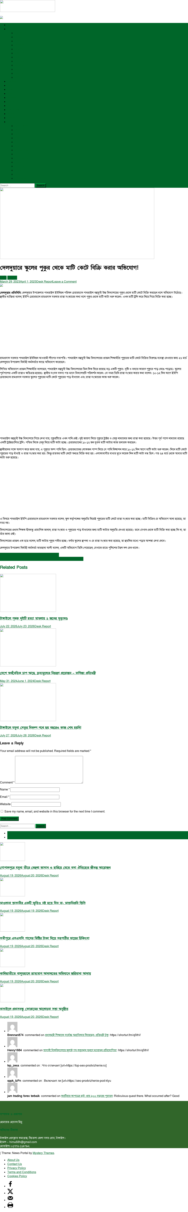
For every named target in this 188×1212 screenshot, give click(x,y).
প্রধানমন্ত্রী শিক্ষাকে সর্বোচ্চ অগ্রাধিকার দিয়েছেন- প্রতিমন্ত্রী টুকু (77, 1035)
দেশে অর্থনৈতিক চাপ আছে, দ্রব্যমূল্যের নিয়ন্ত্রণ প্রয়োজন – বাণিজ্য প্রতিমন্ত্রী (48, 673)
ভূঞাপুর (19, 49)
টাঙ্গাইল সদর (22, 33)
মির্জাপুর (19, 73)
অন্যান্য (11, 122)
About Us (13, 1160)
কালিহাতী (20, 53)
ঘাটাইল (19, 57)
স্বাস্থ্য (9, 94)
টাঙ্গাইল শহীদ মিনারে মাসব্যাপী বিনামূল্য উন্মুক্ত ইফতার (29, 555)
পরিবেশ (11, 102)
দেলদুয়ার (19, 61)
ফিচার (18, 170)
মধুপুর (18, 41)
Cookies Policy (17, 1176)
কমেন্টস (11, 837)
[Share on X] (10, 1193)
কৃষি (9, 106)
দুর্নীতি (18, 138)
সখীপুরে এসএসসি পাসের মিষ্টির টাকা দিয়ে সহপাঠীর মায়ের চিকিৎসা (44, 938)
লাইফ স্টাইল (22, 166)
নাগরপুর (19, 65)
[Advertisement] (94, 327)
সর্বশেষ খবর (14, 833)
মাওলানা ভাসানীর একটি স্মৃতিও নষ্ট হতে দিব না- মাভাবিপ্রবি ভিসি (43, 903)
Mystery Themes (43, 1153)
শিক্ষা (10, 90)
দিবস (18, 146)
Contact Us (14, 1164)
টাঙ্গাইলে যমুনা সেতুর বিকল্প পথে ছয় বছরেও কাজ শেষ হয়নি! (40, 727)
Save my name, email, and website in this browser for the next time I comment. (54, 812)
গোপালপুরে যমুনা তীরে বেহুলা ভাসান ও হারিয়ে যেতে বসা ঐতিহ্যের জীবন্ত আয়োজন (55, 868)
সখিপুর (18, 77)
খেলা (9, 86)
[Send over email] (10, 1200)
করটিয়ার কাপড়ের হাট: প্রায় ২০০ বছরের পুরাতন (87, 1096)
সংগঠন (18, 134)
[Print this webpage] (10, 1207)
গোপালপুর (20, 45)
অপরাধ (11, 118)
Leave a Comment (65, 282)
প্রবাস (18, 174)
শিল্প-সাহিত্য (22, 130)
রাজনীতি (12, 25)
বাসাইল (19, 69)
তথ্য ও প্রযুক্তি (14, 110)
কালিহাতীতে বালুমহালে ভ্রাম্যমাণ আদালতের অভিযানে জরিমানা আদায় (45, 973)
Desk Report (44, 282)
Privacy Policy (16, 1168)
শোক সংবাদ (21, 178)
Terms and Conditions (21, 1172)
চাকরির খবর (21, 150)
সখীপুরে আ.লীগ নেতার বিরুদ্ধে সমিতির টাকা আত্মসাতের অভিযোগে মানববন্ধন (41, 559)
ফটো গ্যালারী (22, 158)
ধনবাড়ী (19, 37)
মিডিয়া (18, 162)
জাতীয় (10, 114)
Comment (7, 783)
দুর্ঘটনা (18, 142)
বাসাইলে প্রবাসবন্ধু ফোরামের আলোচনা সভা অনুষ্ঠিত (34, 1009)
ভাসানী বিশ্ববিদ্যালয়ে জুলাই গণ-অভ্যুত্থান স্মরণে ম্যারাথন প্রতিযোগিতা (80, 1050)
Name (5, 790)
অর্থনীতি (11, 81)
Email (4, 797)
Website (5, 804)
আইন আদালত (22, 126)
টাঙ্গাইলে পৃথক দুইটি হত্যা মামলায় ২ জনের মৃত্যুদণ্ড (34, 618)
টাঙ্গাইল (11, 29)
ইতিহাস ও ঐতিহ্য (24, 154)
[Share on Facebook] (10, 1186)
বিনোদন (11, 98)
